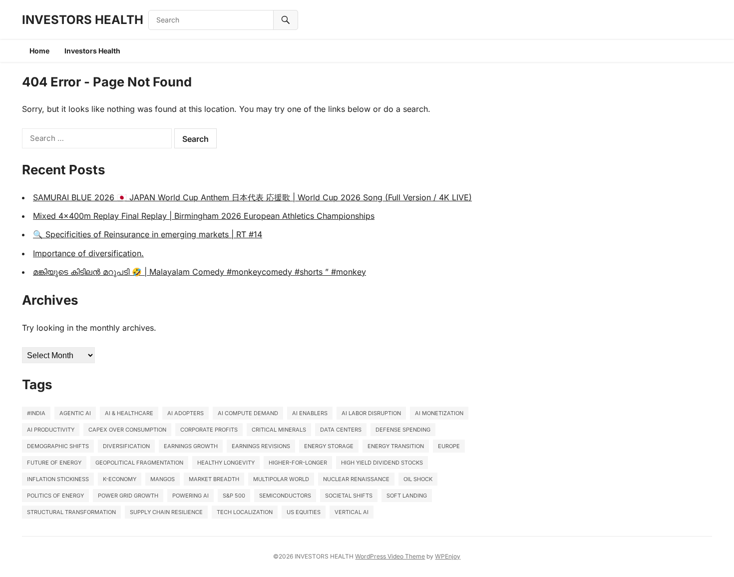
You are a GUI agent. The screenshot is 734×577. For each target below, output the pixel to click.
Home (39, 50)
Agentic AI (75, 413)
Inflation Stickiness (58, 479)
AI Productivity (50, 429)
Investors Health (92, 50)
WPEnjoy (447, 556)
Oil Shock (417, 479)
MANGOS (162, 479)
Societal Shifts (348, 495)
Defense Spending (402, 429)
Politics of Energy (55, 495)
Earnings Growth (191, 446)
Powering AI (190, 495)
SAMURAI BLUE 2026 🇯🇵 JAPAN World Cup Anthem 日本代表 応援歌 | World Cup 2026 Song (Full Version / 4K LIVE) (252, 197)
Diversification (126, 446)
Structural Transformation (71, 512)
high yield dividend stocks (382, 462)
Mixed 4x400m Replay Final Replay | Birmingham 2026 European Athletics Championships (203, 216)
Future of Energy (54, 462)
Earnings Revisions (261, 446)
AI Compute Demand (248, 413)
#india (36, 413)
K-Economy (119, 479)
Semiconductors (285, 495)
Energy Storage (329, 446)
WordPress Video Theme (390, 556)
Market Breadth (214, 479)
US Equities (304, 512)
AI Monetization (439, 413)
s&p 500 (234, 495)
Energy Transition (395, 446)
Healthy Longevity (226, 462)
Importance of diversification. (88, 253)
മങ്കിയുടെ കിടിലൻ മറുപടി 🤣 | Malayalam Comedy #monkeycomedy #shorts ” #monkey (199, 272)
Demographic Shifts (58, 446)
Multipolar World (281, 479)
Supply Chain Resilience (166, 512)
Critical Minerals (279, 429)
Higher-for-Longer (298, 462)
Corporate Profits (209, 429)
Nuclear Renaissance (356, 479)
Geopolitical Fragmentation (139, 462)
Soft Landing (406, 495)
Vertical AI (351, 512)
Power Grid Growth (128, 495)
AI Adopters (185, 413)
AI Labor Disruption (371, 413)
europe (449, 446)
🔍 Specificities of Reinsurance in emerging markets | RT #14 (147, 234)
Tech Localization (245, 512)
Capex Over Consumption (127, 429)
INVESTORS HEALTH (82, 19)
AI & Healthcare (129, 413)
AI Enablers (310, 413)
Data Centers (341, 429)
